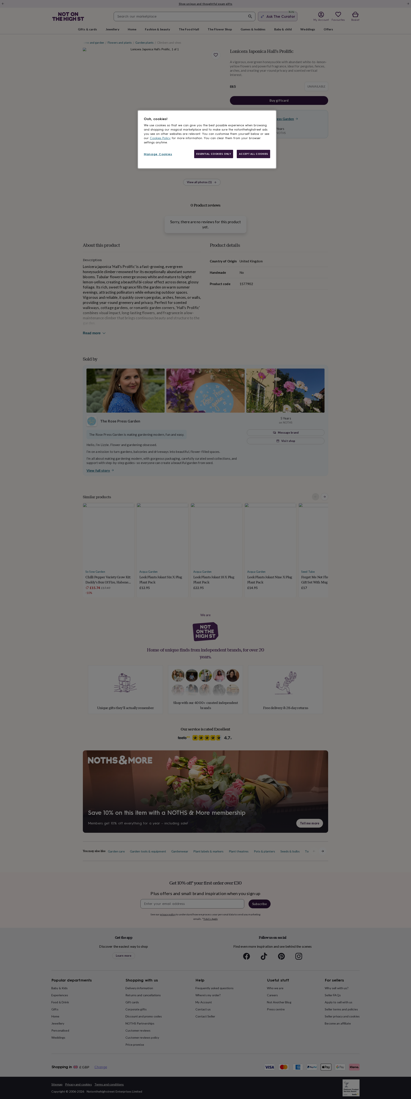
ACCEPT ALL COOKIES (253, 153)
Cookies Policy (160, 138)
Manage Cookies (158, 154)
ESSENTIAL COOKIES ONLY (213, 153)
